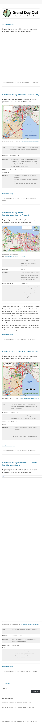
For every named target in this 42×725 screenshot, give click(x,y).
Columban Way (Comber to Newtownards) (20, 95)
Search (4, 688)
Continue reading (8, 193)
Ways (21, 198)
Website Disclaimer (16, 721)
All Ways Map (8, 24)
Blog (18, 82)
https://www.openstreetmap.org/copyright (15, 256)
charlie (36, 82)
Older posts (6, 683)
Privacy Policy (6, 721)
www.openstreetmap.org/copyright (30, 141)
